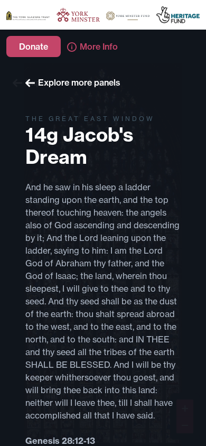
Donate (33, 46)
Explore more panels (79, 82)
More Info (99, 46)
